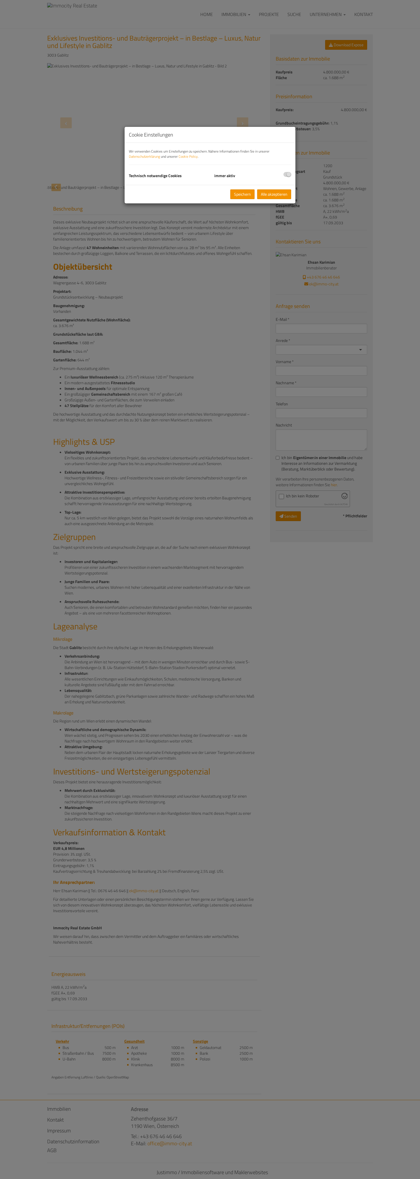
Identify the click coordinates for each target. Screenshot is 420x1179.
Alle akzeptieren (274, 194)
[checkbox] (287, 174)
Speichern (242, 194)
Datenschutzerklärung (144, 156)
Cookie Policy (188, 156)
